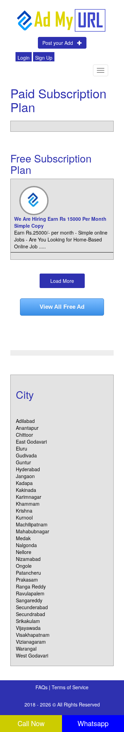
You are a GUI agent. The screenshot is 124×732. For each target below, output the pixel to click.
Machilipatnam (32, 524)
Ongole (24, 565)
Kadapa (24, 482)
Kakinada (26, 489)
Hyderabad (28, 469)
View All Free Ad (62, 307)
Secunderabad (32, 607)
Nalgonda (26, 545)
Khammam (28, 503)
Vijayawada (28, 627)
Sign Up (43, 57)
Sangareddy (29, 600)
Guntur (23, 462)
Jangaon (25, 476)
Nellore (23, 551)
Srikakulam (28, 620)
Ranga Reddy (31, 586)
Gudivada (26, 455)
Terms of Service (70, 687)
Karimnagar (28, 496)
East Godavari (31, 441)
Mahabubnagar (32, 531)
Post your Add (59, 42)
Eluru (21, 448)
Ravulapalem (30, 593)
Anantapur (27, 427)
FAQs (42, 687)
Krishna (24, 510)
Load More (62, 280)
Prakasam (27, 579)
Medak (23, 538)
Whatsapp (93, 723)
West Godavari (32, 655)
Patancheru (28, 572)
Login (24, 57)
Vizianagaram (31, 641)
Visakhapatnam (33, 634)
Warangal (26, 648)
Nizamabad (28, 558)
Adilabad (25, 420)
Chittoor (24, 434)
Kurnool (24, 517)
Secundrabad (30, 614)
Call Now (31, 723)
